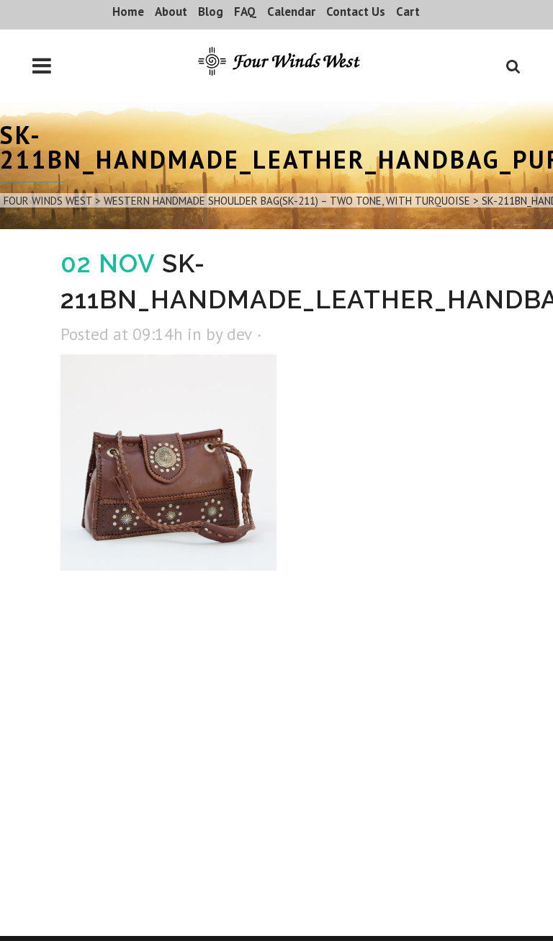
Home (128, 11)
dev (239, 334)
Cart (408, 11)
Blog (210, 11)
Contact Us (355, 11)
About (171, 11)
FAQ (245, 11)
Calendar (291, 11)
